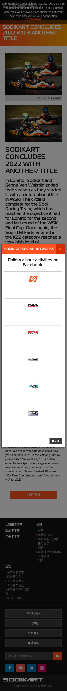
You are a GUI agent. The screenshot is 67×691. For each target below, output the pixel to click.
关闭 (56, 441)
